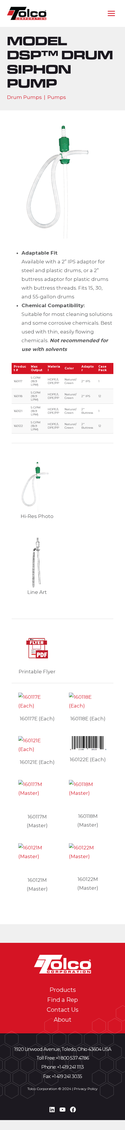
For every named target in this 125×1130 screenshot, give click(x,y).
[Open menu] (111, 13)
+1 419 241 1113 (70, 1067)
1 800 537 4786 (73, 1058)
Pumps (56, 97)
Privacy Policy (86, 1088)
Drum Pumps (24, 97)
